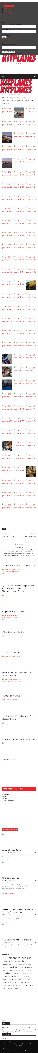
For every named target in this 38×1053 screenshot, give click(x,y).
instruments (23, 973)
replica (21, 982)
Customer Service (8, 1044)
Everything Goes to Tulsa (28, 536)
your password (6, 35)
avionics (26, 958)
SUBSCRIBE (5, 794)
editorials (28, 964)
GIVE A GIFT (5, 798)
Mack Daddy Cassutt (11, 696)
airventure (14, 958)
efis (4, 967)
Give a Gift (7, 17)
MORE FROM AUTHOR (26, 566)
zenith (16, 989)
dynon (20, 964)
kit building (30, 973)
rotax (25, 982)
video (10, 989)
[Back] (2, 20)
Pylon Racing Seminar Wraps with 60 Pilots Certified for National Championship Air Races (18, 588)
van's (4, 989)
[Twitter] (4, 3)
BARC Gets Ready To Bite (13, 632)
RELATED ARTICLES (10, 566)
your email (5, 49)
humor (16, 973)
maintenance (17, 976)
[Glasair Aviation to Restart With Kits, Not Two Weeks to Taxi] (19, 900)
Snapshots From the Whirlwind (15, 611)
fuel (16, 970)
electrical (10, 967)
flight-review (10, 970)
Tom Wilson (6, 94)
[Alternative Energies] (19, 868)
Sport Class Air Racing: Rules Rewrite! (18, 739)
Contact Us (15, 1042)
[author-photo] (19, 544)
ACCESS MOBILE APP (8, 801)
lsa (9, 976)
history (29, 970)
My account (7, 10)
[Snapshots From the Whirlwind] (19, 601)
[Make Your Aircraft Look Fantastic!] (19, 930)
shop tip (9, 985)
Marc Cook (4, 914)
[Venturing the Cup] (19, 749)
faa (4, 970)
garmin (24, 970)
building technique (11, 961)
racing (8, 528)
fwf (19, 970)
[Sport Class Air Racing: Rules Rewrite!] (19, 729)
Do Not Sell (19, 1045)
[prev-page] (2, 763)
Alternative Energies (10, 878)
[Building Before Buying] (19, 840)
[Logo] (16, 85)
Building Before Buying (11, 850)
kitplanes (5, 976)
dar (23, 961)
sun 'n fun (23, 985)
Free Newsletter (8, 12)
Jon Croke (4, 942)
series (4, 985)
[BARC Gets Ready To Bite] (19, 621)
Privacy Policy (6, 41)
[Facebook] (2, 3)
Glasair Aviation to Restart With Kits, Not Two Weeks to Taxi (17, 911)
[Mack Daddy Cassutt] (19, 685)
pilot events (13, 979)
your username (6, 29)
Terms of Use (25, 1044)
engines (28, 967)
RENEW (4, 796)
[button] (3, 76)
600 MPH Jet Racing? (11, 652)
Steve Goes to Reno (8, 536)
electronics (19, 967)
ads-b (5, 958)
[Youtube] (5, 3)
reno (13, 528)
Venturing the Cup (10, 760)
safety (29, 982)
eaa (24, 964)
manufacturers (26, 976)
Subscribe (7, 8)
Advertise (6, 15)
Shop (31, 1044)
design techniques (10, 964)
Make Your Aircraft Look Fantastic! (16, 940)
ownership (6, 979)
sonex (15, 985)
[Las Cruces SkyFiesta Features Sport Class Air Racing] (19, 705)
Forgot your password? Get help (11, 39)
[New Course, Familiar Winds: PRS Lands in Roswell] (19, 662)
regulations (11, 982)
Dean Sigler (5, 880)
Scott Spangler (5, 852)
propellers (28, 979)
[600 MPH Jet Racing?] (19, 642)
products (20, 979)
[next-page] (3, 763)
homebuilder (7, 973)
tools (31, 985)
